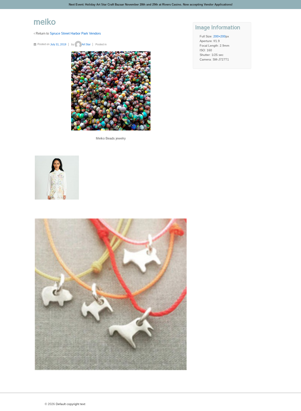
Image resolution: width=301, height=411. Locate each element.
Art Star (86, 44)
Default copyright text (70, 404)
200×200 (219, 36)
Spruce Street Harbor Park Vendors (75, 33)
